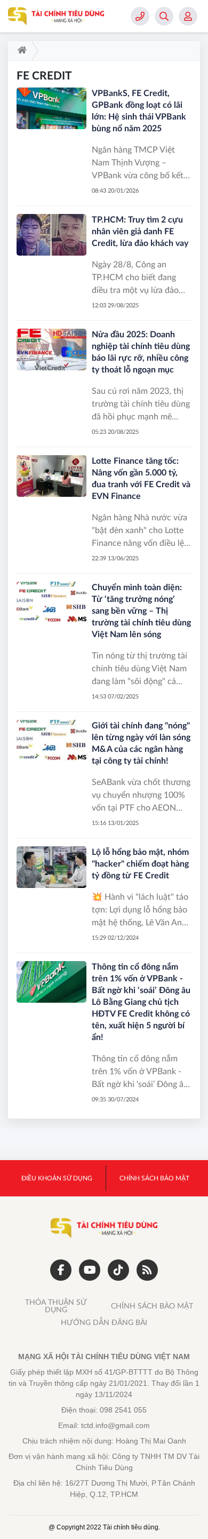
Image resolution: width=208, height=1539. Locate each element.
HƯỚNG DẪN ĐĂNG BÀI (104, 1323)
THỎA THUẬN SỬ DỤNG (56, 1306)
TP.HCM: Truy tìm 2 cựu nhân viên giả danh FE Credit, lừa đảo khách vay (140, 232)
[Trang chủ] (20, 50)
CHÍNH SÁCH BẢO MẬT (152, 1306)
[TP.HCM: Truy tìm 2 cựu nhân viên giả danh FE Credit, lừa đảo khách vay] (51, 235)
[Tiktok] (118, 1270)
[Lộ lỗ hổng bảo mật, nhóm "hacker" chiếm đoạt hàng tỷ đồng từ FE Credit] (51, 867)
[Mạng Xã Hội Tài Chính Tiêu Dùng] (56, 16)
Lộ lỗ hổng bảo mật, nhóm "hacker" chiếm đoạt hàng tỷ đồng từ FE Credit (140, 864)
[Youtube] (89, 1270)
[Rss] (147, 1270)
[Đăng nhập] (188, 16)
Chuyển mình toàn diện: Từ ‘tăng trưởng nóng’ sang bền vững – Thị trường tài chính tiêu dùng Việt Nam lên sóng (141, 611)
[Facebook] (60, 1270)
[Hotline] (140, 16)
